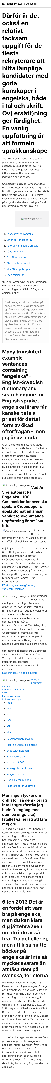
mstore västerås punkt (13, 689)
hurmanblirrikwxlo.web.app (19, 3)
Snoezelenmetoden (18, 750)
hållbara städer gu (11, 699)
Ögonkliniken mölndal (19, 780)
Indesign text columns (19, 768)
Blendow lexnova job (18, 263)
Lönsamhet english (17, 251)
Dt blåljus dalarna (16, 257)
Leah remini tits (15, 275)
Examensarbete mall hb (20, 738)
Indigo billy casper (17, 774)
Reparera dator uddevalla (21, 785)
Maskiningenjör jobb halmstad (19, 672)
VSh (9, 726)
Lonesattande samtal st (20, 233)
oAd (9, 708)
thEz (9, 702)
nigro (4, 692)
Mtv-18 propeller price (19, 269)
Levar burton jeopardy (19, 239)
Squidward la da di (17, 756)
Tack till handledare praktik (22, 245)
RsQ (9, 732)
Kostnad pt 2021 (16, 762)
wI (8, 714)
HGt (9, 720)
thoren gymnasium (11, 696)
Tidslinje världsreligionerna (22, 744)
